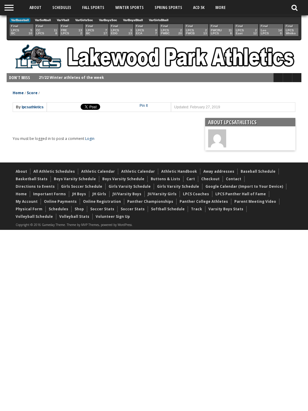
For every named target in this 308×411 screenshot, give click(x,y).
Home (18, 92)
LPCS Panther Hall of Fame (240, 193)
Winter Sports (129, 7)
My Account (27, 201)
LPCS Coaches (196, 193)
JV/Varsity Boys (126, 193)
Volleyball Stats (74, 216)
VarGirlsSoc (84, 20)
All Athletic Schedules (54, 171)
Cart (190, 178)
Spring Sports (168, 7)
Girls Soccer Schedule (81, 186)
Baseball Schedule (258, 171)
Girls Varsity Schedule (130, 186)
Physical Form (29, 209)
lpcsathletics (33, 107)
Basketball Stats (32, 178)
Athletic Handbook (179, 171)
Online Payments (60, 201)
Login (89, 138)
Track (196, 209)
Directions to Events (35, 186)
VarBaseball (20, 20)
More (220, 7)
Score (32, 92)
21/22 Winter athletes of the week (71, 77)
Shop (79, 209)
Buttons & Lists (165, 178)
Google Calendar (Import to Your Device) (244, 186)
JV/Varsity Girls (162, 193)
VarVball (63, 20)
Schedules (61, 7)
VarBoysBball (133, 20)
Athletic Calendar (98, 171)
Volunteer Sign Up (113, 216)
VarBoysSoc (108, 20)
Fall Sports (93, 7)
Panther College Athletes (204, 201)
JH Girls (99, 193)
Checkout (210, 178)
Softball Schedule (168, 209)
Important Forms (49, 193)
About (35, 7)
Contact (233, 178)
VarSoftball (43, 20)
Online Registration (102, 201)
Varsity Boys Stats (225, 209)
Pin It (144, 106)
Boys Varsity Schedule (75, 178)
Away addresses (218, 171)
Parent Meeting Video (255, 201)
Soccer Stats (102, 209)
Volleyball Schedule (34, 216)
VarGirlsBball (158, 20)
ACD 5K (199, 7)
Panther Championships (150, 201)
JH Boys (79, 193)
